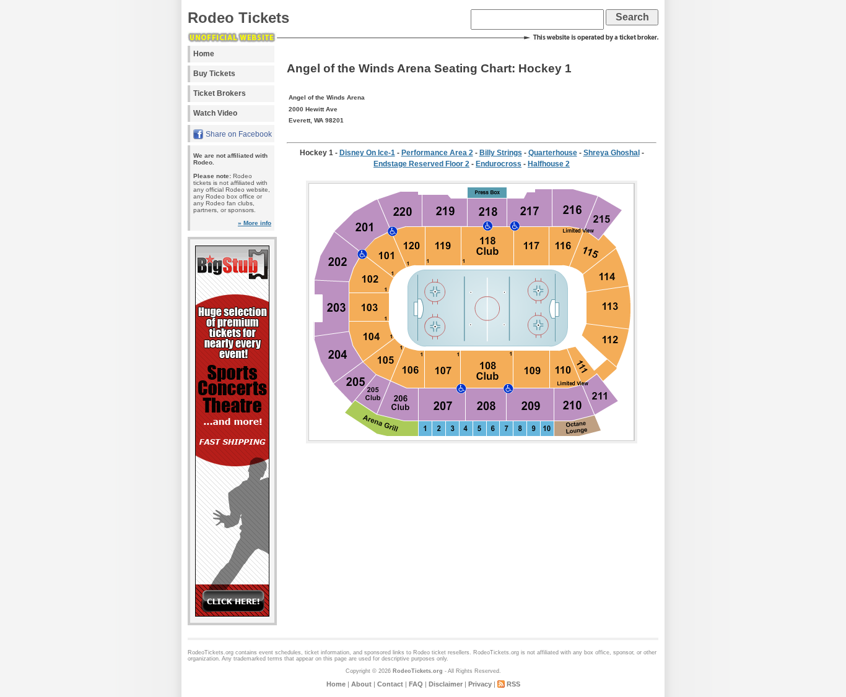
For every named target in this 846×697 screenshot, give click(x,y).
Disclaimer (446, 684)
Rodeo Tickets (238, 17)
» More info (254, 223)
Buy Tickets (214, 73)
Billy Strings (500, 152)
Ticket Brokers (219, 93)
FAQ (416, 684)
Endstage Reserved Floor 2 (421, 164)
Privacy (480, 684)
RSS (513, 684)
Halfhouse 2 (549, 164)
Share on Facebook (239, 134)
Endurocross (498, 164)
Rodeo (421, 652)
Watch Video (215, 113)
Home (203, 53)
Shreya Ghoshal (611, 152)
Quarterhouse (552, 152)
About (361, 684)
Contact (390, 684)
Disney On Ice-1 (367, 152)
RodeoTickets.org (418, 671)
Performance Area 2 (437, 152)
